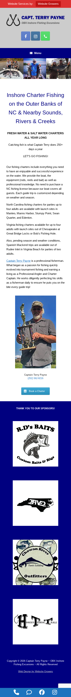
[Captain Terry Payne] (35, 20)
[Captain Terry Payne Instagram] (35, 36)
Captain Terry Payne (18, 260)
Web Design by (35, 671)
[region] (35, 68)
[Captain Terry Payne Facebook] (25, 36)
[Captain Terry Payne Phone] (45, 36)
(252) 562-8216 (35, 378)
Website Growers (48, 3)
